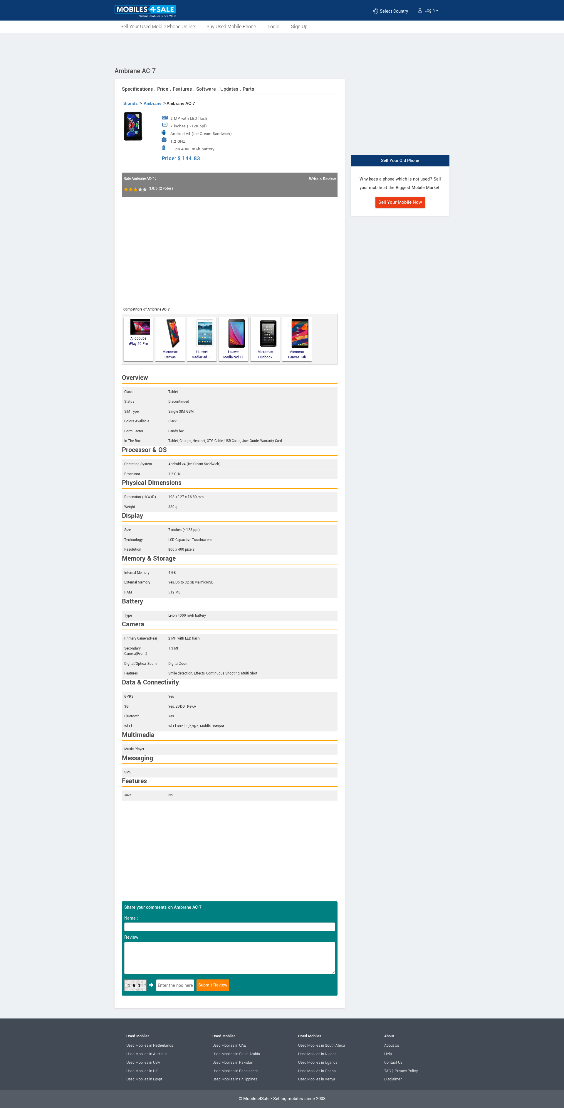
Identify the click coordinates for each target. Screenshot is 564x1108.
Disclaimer (393, 1079)
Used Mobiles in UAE (229, 1045)
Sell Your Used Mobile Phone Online (157, 26)
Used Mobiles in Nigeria (317, 1054)
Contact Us (393, 1062)
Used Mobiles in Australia (146, 1054)
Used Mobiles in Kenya (316, 1079)
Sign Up (299, 26)
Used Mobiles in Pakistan (232, 1062)
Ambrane (153, 103)
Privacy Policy (406, 1071)
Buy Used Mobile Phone (231, 26)
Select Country (393, 11)
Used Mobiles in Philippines (234, 1079)
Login (429, 10)
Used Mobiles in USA (143, 1062)
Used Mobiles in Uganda (318, 1062)
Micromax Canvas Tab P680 (297, 355)
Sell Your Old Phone (400, 161)
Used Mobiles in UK (142, 1071)
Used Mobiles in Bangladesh (235, 1071)
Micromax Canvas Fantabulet (170, 355)
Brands (130, 103)
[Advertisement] (282, 49)
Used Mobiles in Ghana (317, 1071)
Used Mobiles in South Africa (321, 1045)
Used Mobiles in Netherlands (149, 1045)
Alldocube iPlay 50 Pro (138, 341)
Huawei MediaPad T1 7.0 (233, 355)
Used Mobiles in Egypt (144, 1079)
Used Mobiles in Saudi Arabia (236, 1054)
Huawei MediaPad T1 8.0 (202, 355)
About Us (391, 1045)
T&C (387, 1071)
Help (388, 1054)
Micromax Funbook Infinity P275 (265, 355)
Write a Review (322, 179)
